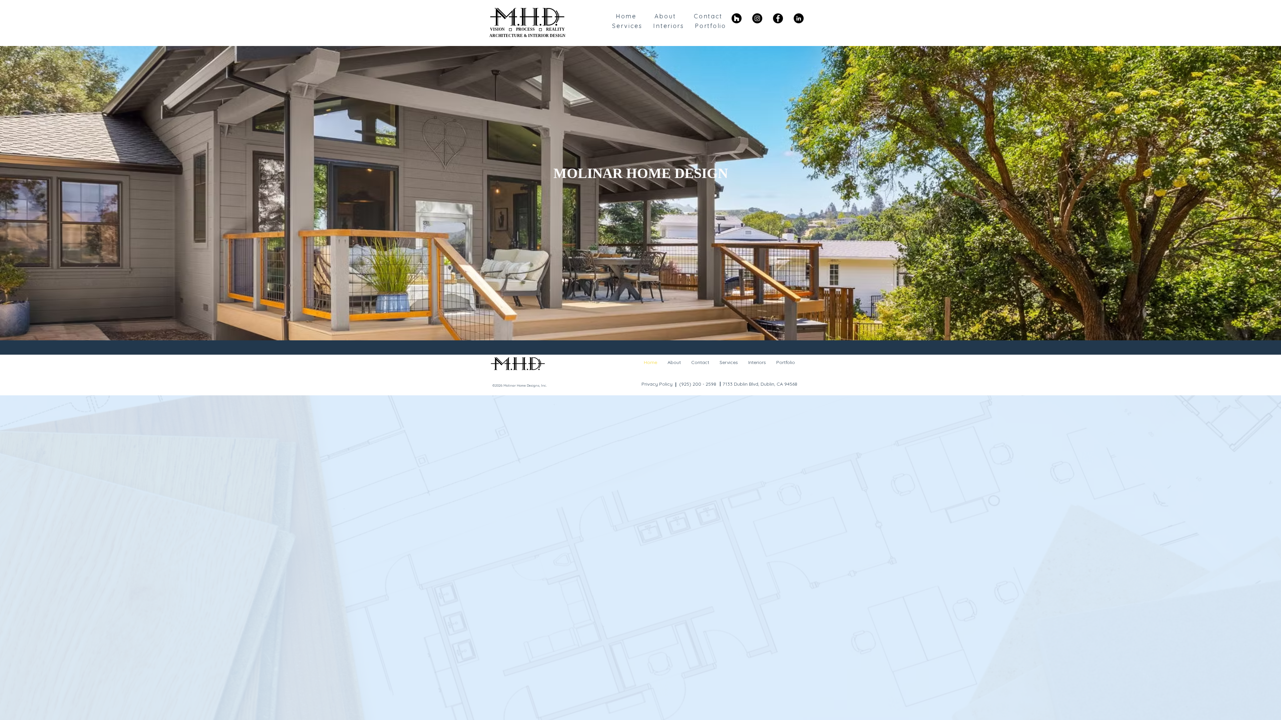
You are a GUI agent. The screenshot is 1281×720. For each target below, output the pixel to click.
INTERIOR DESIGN (546, 35)
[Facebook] (778, 18)
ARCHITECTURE (506, 35)
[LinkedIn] (799, 18)
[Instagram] (757, 18)
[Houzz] (737, 18)
